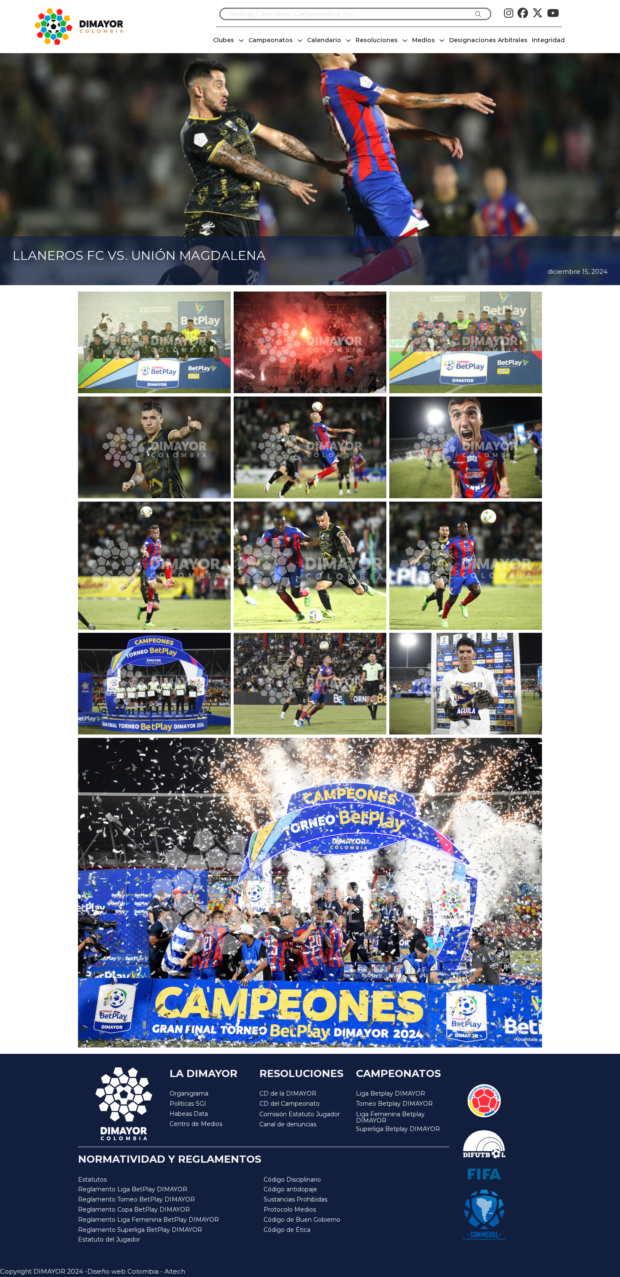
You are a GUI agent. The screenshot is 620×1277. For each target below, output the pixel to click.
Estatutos (92, 1179)
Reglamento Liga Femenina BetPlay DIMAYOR (148, 1219)
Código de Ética (287, 1230)
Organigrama (189, 1093)
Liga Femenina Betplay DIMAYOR (390, 1117)
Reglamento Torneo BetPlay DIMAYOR (136, 1199)
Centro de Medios (196, 1124)
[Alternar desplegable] (241, 40)
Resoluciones (377, 40)
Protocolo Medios (290, 1209)
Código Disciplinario (292, 1179)
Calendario (324, 40)
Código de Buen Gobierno (302, 1219)
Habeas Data (189, 1114)
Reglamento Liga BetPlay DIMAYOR (132, 1189)
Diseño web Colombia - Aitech (136, 1271)
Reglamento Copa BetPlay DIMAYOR (134, 1209)
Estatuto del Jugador (109, 1239)
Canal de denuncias (287, 1124)
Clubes (223, 40)
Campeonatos (270, 40)
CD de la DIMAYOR (287, 1093)
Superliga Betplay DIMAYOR (398, 1129)
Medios (423, 40)
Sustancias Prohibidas (295, 1199)
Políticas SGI (188, 1103)
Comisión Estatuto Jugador (299, 1114)
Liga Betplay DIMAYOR (390, 1093)
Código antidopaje (290, 1189)
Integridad (548, 40)
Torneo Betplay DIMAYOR (394, 1103)
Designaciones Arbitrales (488, 40)
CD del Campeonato (289, 1103)
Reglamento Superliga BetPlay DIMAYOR (140, 1230)
